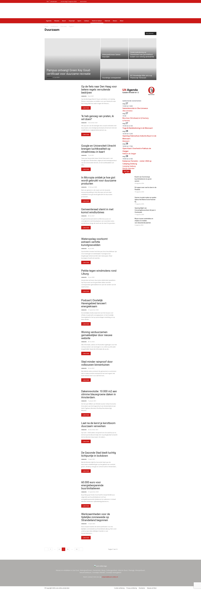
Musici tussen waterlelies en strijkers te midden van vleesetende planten (144, 221)
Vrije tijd (72, 21)
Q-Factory (126, 121)
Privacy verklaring (131, 588)
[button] (153, 21)
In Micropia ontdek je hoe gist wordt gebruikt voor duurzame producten (98, 180)
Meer (122, 21)
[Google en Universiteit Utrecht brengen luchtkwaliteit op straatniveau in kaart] (62, 156)
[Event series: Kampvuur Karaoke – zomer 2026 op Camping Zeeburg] (134, 159)
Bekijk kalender (128, 168)
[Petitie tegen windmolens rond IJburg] (62, 281)
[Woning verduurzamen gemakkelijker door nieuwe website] (62, 343)
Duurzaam (64, 26)
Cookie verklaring (119, 588)
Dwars (115, 21)
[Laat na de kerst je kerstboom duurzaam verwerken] (62, 434)
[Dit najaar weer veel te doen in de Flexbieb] (127, 190)
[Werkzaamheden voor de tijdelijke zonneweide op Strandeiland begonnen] (62, 525)
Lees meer (86, 108)
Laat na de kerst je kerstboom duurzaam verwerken (98, 425)
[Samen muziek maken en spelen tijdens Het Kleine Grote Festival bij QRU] (127, 200)
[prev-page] (46, 549)
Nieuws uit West (151, 588)
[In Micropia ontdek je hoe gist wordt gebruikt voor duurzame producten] (62, 188)
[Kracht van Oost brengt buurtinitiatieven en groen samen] (127, 179)
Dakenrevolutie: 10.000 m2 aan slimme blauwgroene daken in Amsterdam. (99, 394)
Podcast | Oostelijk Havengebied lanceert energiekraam (93, 303)
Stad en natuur (97, 21)
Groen (55, 34)
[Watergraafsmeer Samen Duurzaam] (114, 48)
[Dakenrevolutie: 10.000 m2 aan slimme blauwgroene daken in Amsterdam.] (62, 402)
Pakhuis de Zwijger (129, 154)
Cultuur (86, 21)
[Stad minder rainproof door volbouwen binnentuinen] (62, 372)
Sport (79, 21)
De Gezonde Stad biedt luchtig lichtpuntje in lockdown (98, 454)
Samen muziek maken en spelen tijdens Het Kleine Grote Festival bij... (145, 199)
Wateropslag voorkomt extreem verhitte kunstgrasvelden (94, 242)
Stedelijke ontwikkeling (76, 34)
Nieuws (56, 21)
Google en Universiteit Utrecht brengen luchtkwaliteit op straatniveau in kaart (98, 148)
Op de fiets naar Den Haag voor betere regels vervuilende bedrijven (99, 89)
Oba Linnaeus (127, 111)
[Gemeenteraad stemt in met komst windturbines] (62, 220)
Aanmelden (83, 1)
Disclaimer (142, 588)
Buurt (64, 21)
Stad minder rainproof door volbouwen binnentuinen (97, 363)
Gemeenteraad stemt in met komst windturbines (97, 211)
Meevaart (125, 141)
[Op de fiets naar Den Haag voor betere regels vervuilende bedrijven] (62, 97)
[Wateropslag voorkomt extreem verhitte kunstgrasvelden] (62, 249)
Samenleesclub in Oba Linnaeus (135, 108)
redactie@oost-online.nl (110, 577)
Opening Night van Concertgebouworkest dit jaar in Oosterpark (145, 210)
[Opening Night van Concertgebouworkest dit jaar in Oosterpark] (127, 210)
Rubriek (107, 21)
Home (46, 26)
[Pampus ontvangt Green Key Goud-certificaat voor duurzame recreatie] (72, 62)
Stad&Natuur (54, 26)
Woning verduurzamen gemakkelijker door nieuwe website (96, 335)
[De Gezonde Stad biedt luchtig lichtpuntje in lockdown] (62, 463)
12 (76, 549)
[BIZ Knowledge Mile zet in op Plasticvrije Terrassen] (142, 69)
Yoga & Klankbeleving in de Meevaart (137, 128)
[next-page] (81, 549)
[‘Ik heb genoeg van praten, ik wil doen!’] (62, 127)
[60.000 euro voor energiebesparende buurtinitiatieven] (62, 493)
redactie (49, 77)
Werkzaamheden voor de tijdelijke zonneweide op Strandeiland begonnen (95, 517)
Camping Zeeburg (129, 166)
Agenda (48, 21)
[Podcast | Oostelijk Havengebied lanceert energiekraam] (62, 311)
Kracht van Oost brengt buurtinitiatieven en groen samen (143, 179)
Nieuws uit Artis (63, 34)
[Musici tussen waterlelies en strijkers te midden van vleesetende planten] (127, 221)
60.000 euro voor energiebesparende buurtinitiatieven (92, 485)
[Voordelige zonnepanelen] (114, 69)
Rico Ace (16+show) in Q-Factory (135, 118)
